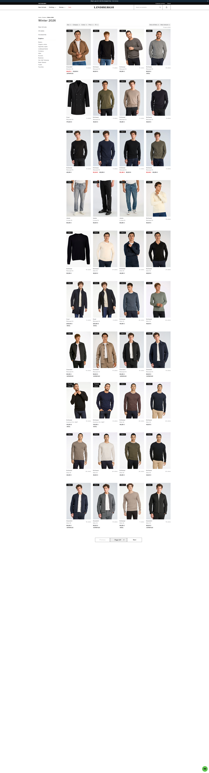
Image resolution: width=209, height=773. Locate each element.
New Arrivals (42, 7)
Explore (44, 17)
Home (39, 17)
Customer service (160, 3)
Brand (169, 3)
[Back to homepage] (104, 7)
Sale (69, 7)
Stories (61, 7)
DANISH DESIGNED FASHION (45, 3)
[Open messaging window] (205, 769)
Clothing (51, 7)
